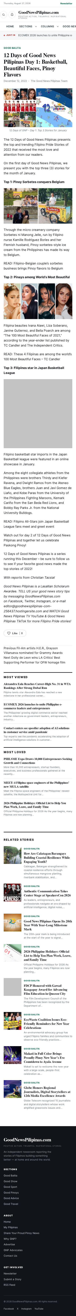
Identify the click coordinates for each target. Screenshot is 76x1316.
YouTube (38, 1308)
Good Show (10, 1181)
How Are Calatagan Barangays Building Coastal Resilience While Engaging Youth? (47, 857)
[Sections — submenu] (36, 26)
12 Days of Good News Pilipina (26, 554)
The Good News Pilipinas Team (49, 80)
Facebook (15, 601)
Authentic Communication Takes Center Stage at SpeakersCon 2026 (47, 893)
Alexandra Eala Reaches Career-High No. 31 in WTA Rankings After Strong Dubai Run (37, 686)
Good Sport (10, 1186)
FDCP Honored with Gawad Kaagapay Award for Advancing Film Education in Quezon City (45, 989)
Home (10, 26)
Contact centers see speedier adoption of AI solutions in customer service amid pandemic (36, 730)
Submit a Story (12, 1279)
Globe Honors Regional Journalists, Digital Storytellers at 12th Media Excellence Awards (47, 1091)
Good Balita (12, 48)
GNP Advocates (13, 1250)
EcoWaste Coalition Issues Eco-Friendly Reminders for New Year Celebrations (46, 1023)
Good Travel (11, 1203)
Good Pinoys (11, 1192)
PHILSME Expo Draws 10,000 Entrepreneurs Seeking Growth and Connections (38, 761)
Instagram (43, 601)
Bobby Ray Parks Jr (18, 508)
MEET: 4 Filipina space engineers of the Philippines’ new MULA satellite (36, 784)
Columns (47, 26)
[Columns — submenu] (57, 26)
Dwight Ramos (33, 483)
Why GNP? (10, 1238)
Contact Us (10, 1255)
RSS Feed (9, 1284)
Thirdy (46, 478)
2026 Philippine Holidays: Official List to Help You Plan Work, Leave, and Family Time (35, 805)
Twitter (29, 601)
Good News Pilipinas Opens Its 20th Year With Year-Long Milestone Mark (48, 925)
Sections (25, 26)
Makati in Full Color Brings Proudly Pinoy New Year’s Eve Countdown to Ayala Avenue (44, 1057)
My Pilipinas (11, 1227)
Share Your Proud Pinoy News (21, 1233)
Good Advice (11, 1198)
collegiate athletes (42, 473)
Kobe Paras (28, 493)
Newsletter (66, 3)
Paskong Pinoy (14, 545)
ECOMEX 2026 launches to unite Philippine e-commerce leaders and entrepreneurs (33, 706)
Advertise (9, 1244)
